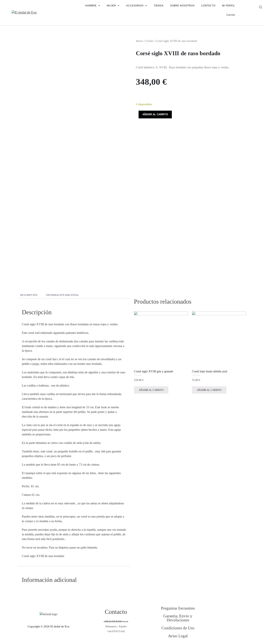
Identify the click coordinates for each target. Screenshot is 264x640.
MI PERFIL (228, 5)
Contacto (116, 611)
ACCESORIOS (135, 5)
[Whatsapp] (234, 630)
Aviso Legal (178, 636)
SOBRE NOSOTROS (182, 5)
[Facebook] (218, 614)
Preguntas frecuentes (178, 608)
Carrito (231, 15)
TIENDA (159, 5)
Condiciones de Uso (177, 628)
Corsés (149, 40)
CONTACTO (208, 5)
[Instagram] (218, 630)
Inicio (139, 40)
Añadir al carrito (155, 114)
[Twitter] (234, 614)
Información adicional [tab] (62, 295)
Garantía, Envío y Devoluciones (177, 618)
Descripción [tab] (28, 295)
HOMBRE (91, 5)
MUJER (111, 5)
